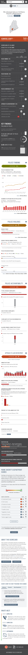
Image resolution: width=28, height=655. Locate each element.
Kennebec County (7, 38)
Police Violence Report (22, 237)
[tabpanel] (14, 598)
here (14, 555)
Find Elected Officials (11, 604)
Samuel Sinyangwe (22, 558)
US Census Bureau (23, 195)
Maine (13, 6)
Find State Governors (12, 596)
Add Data (8, 434)
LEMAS (25, 273)
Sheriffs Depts (17, 15)
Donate (10, 647)
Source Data (17, 561)
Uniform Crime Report (10, 273)
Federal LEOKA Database (22, 213)
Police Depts (10, 15)
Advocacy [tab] (4, 587)
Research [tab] (10, 587)
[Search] (22, 2)
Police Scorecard (3, 2)
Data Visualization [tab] (17, 587)
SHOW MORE (14, 521)
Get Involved (19, 647)
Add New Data (14, 532)
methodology (6, 561)
